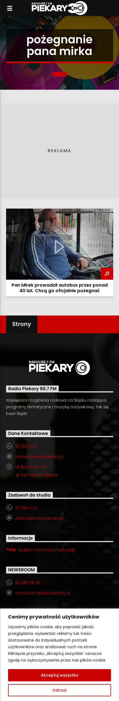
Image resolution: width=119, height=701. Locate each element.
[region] (59, 655)
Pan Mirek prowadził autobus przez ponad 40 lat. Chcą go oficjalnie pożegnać (60, 288)
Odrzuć (59, 690)
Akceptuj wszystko (59, 675)
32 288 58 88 (27, 582)
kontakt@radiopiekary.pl (39, 456)
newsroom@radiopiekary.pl (42, 593)
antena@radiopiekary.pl (39, 518)
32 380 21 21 (26, 446)
